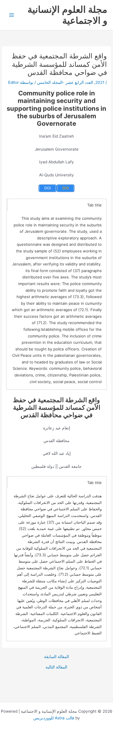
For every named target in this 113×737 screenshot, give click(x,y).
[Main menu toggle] (12, 15)
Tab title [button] (94, 205)
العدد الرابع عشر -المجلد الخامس (65, 82)
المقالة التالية (56, 667)
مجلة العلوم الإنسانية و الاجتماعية (67, 15)
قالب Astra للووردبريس (53, 718)
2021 (99, 82)
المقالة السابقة (56, 657)
